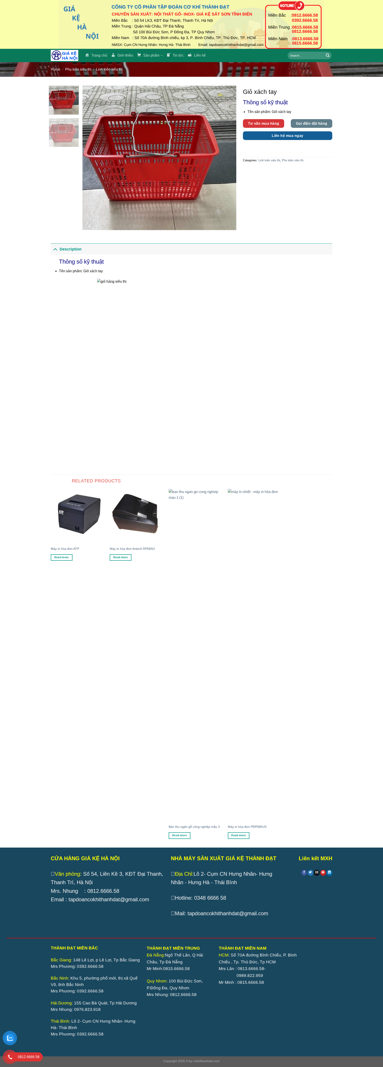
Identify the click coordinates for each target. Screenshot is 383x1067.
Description (71, 249)
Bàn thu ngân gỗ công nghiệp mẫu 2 (194, 826)
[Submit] (327, 55)
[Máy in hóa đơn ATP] (78, 516)
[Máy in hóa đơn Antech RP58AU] (137, 516)
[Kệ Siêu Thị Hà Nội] (64, 55)
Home (55, 69)
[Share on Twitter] (310, 873)
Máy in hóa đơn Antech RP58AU (132, 548)
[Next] (228, 157)
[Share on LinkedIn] (329, 873)
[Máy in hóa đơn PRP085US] (255, 655)
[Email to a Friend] (317, 873)
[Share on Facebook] (304, 873)
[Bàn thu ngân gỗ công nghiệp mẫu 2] (196, 655)
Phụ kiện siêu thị (78, 69)
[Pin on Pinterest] (323, 873)
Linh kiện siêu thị (109, 69)
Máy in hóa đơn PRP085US (247, 826)
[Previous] (91, 157)
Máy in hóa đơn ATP (65, 548)
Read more (61, 557)
